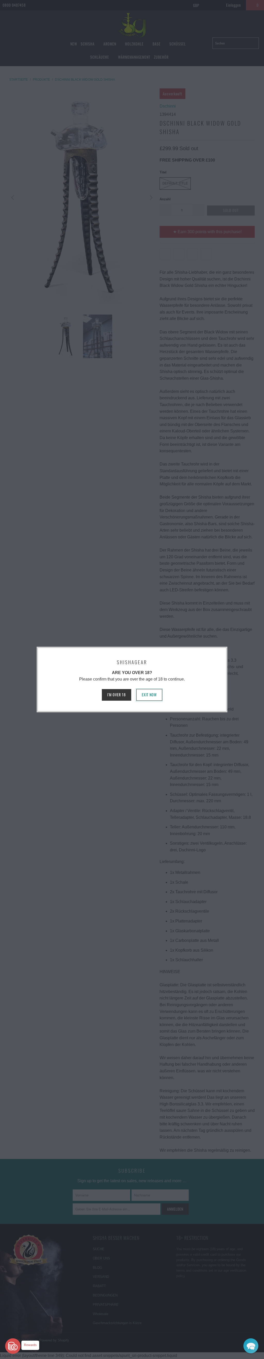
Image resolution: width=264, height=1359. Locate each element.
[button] (250, 1345)
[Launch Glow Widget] (13, 1346)
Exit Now (149, 694)
